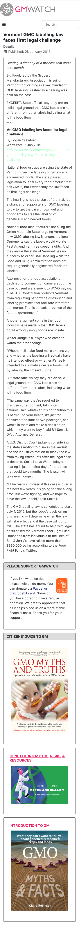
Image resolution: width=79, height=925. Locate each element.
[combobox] (60, 24)
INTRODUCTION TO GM (30, 825)
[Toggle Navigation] (4, 24)
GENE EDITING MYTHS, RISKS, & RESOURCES (37, 758)
